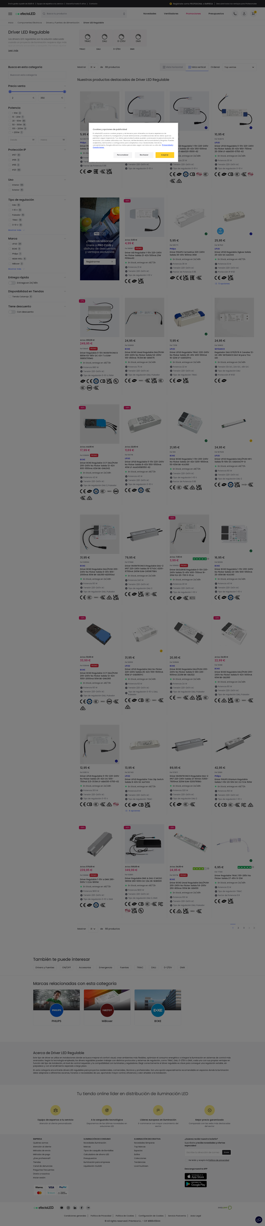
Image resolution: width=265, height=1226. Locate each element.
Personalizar (122, 155)
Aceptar (165, 155)
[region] (133, 142)
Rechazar (144, 155)
